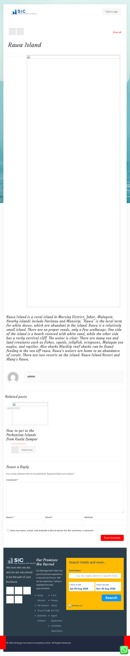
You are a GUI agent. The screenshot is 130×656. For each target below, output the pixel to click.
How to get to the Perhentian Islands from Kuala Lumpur (22, 434)
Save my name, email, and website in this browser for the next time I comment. (52, 530)
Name (10, 517)
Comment (12, 480)
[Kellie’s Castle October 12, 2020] (3, 642)
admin (31, 376)
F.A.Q (53, 595)
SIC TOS (55, 610)
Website (88, 517)
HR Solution (43, 605)
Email (49, 517)
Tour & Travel (43, 610)
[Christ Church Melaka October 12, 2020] (127, 642)
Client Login (111, 11)
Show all (117, 32)
